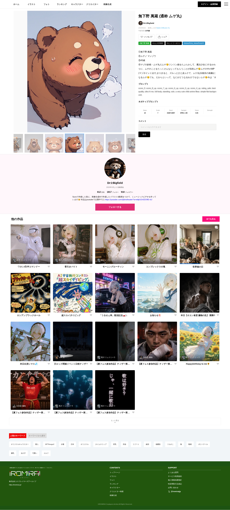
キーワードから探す (37, 436)
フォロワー (127, 192)
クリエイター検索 (117, 491)
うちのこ (170, 444)
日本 (72, 444)
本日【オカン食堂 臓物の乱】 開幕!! (198, 315)
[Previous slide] (17, 143)
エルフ (46, 453)
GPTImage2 (49, 444)
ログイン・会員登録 (209, 4)
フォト (47, 4)
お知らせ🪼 (155, 315)
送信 (144, 134)
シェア (164, 37)
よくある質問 (173, 472)
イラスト (32, 4)
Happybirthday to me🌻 (198, 364)
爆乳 (12, 453)
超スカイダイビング (71, 315)
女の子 (23, 453)
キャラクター (77, 4)
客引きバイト (71, 267)
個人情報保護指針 (175, 480)
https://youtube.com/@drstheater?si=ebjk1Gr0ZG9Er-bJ (128, 199)
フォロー (113, 192)
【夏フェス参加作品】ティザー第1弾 (113, 412)
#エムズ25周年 (158, 43)
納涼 (147, 444)
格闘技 (158, 444)
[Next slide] (131, 143)
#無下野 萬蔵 (144, 43)
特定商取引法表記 (175, 484)
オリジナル (85, 444)
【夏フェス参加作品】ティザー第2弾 (28, 412)
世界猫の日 (198, 267)
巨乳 (114, 444)
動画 (190, 444)
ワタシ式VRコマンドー (29, 267)
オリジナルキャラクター (20, 444)
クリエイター (92, 4)
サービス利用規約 (175, 476)
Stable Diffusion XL (163, 28)
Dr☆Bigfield (148, 23)
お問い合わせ (173, 488)
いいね (148, 37)
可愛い (34, 453)
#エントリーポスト (173, 43)
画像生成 (107, 4)
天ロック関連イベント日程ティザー (71, 364)
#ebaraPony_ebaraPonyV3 (194, 43)
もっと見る (115, 420)
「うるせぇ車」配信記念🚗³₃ (113, 315)
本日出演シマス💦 (29, 364)
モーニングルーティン (113, 267)
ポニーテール (203, 444)
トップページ (115, 472)
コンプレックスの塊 (155, 267)
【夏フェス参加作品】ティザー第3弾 (113, 364)
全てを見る (211, 219)
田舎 (124, 444)
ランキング (62, 4)
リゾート (136, 444)
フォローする (115, 207)
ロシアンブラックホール (28, 315)
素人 (36, 444)
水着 (62, 444)
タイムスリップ (100, 444)
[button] (34, 143)
